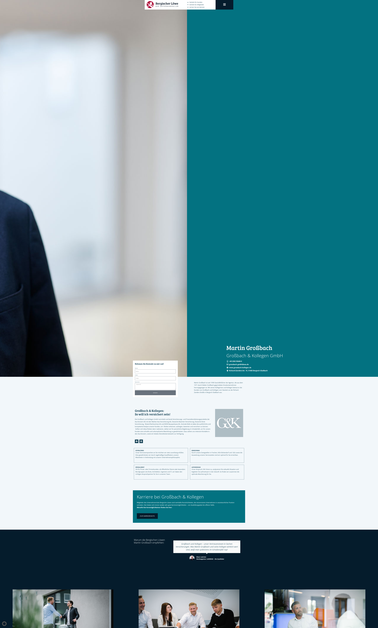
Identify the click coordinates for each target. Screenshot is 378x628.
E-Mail (136, 375)
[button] (4, 623)
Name (136, 368)
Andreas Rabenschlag (209, 554)
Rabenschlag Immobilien (210, 556)
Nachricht (137, 382)
